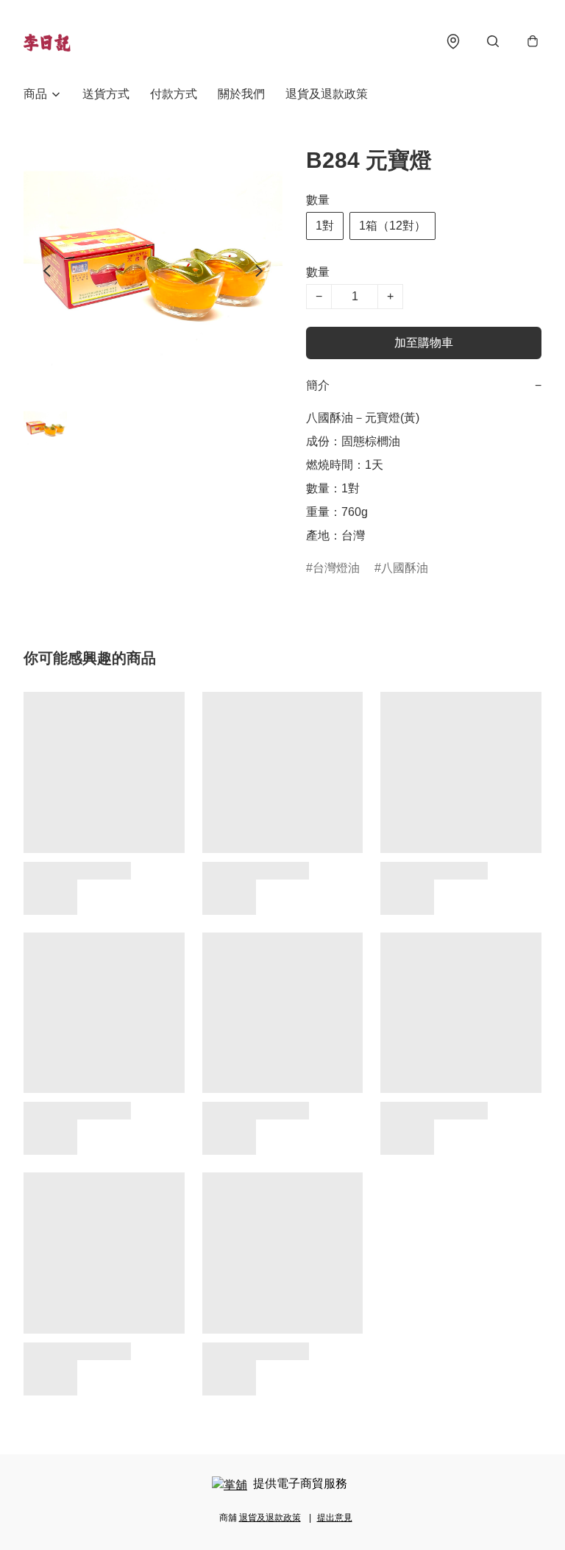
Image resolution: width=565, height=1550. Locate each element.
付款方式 (173, 94)
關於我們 (241, 94)
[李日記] (47, 41)
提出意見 (334, 1517)
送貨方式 (105, 94)
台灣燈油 (336, 568)
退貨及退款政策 (326, 94)
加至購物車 (423, 342)
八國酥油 (404, 568)
